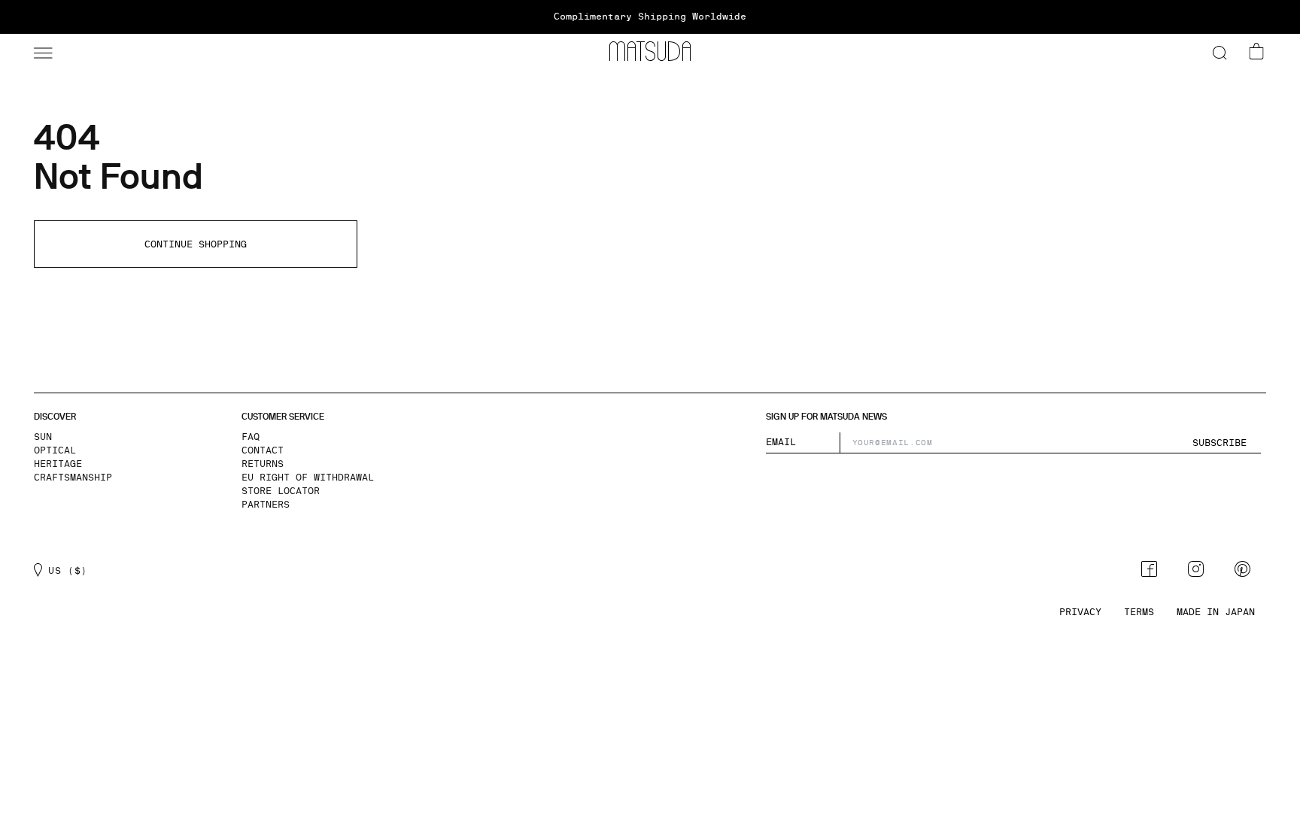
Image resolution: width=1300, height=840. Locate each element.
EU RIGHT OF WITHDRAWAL (307, 477)
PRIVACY (1080, 612)
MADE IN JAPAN (1216, 612)
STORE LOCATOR (280, 491)
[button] (41, 51)
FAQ (250, 437)
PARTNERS (265, 504)
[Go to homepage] (650, 51)
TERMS (1139, 612)
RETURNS (262, 464)
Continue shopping (195, 244)
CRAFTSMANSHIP (73, 477)
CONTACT (262, 450)
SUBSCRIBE (1219, 443)
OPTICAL (55, 450)
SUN (43, 437)
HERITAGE (58, 464)
